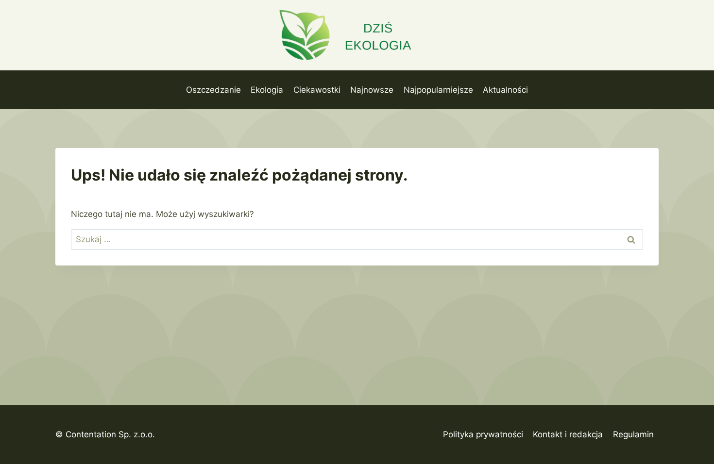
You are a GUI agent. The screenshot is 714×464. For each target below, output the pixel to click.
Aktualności (505, 90)
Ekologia (267, 90)
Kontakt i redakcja (568, 434)
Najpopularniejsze (438, 90)
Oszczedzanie (213, 90)
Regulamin (633, 434)
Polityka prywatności (483, 434)
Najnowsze (371, 90)
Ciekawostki (316, 90)
